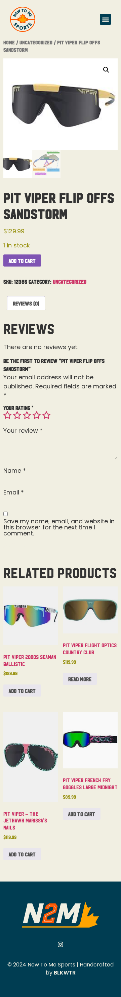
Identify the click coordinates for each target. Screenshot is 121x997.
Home (9, 42)
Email (13, 492)
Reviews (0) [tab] (26, 303)
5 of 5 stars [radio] (46, 415)
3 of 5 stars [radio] (27, 415)
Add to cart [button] (22, 690)
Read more (79, 678)
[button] (105, 19)
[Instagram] (60, 944)
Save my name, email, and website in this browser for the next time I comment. (59, 527)
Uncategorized (35, 42)
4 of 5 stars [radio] (37, 415)
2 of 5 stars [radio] (17, 415)
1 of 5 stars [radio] (7, 415)
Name (14, 471)
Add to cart (22, 260)
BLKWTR (65, 973)
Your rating (18, 407)
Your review (23, 431)
